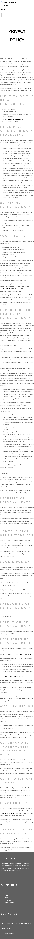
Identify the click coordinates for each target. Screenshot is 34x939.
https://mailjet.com (24, 654)
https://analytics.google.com (13, 676)
